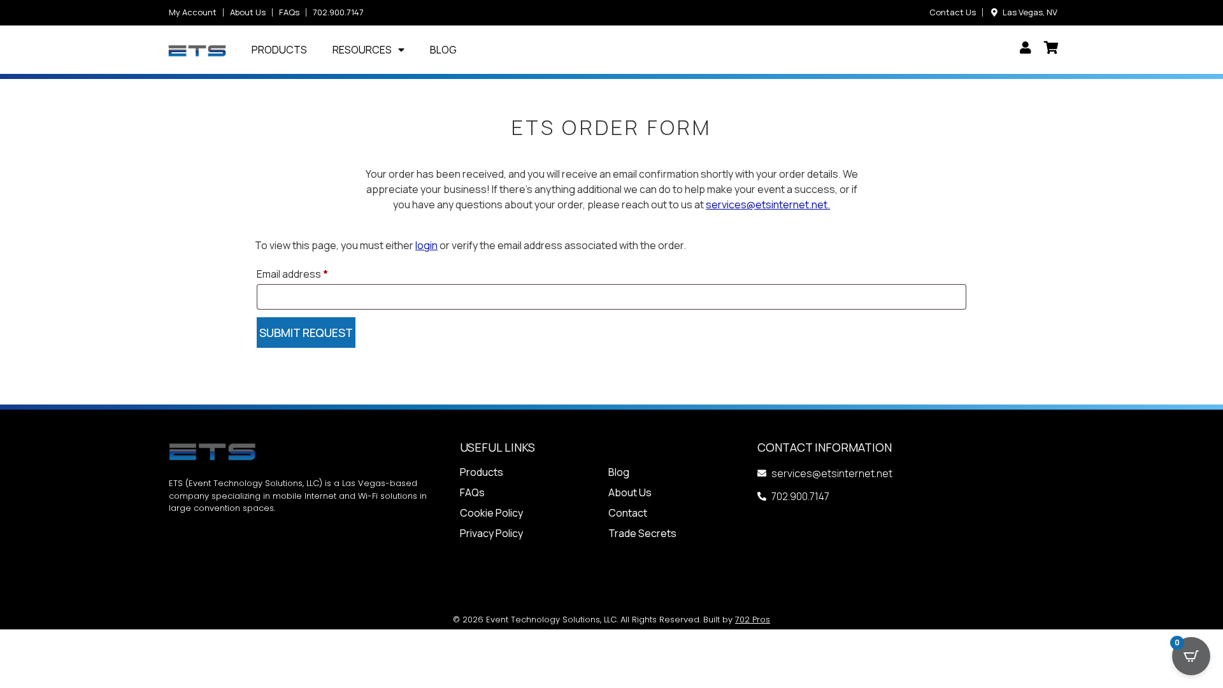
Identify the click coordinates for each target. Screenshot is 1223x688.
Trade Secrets (642, 533)
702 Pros (752, 619)
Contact (627, 512)
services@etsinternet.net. (768, 204)
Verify (306, 332)
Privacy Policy (491, 533)
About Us (630, 492)
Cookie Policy (491, 512)
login (426, 245)
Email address (292, 274)
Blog (443, 50)
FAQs (472, 492)
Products (279, 50)
